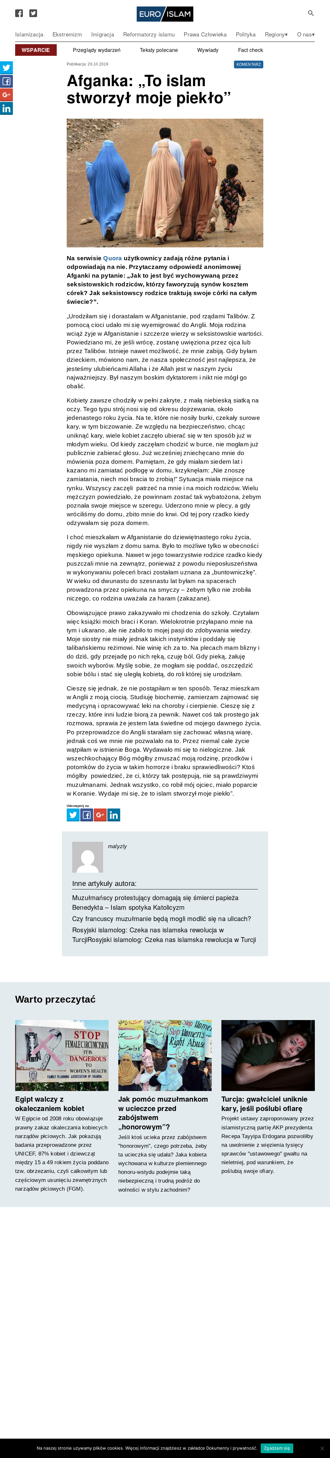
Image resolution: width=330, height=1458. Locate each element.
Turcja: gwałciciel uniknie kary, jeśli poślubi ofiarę (264, 1103)
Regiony (275, 34)
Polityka (246, 34)
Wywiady (207, 50)
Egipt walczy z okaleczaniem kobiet (49, 1103)
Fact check (250, 50)
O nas (304, 34)
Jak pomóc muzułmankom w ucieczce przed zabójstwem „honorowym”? (163, 1113)
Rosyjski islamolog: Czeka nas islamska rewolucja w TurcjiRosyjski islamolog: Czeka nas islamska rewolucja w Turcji (164, 934)
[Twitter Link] (33, 13)
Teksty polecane (159, 50)
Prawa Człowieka (205, 34)
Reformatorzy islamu (149, 34)
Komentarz (249, 64)
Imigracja (102, 34)
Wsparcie (36, 50)
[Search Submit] (311, 13)
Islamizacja (29, 34)
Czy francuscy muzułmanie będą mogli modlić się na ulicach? (161, 918)
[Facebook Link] (19, 13)
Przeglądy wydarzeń (97, 50)
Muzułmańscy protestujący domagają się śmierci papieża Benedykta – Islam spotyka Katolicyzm (155, 902)
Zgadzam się (277, 1448)
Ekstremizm (67, 34)
